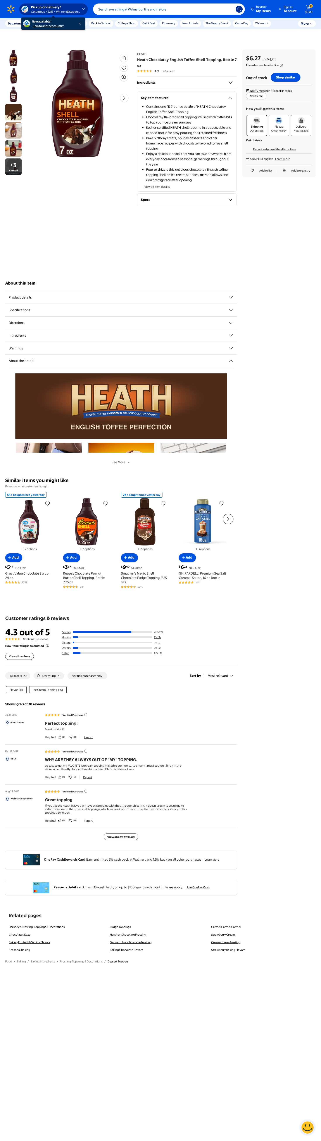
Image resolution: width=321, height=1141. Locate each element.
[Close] (80, 23)
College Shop (126, 23)
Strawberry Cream (223, 934)
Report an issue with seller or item (274, 149)
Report (88, 737)
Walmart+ (261, 23)
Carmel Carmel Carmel (226, 927)
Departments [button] (17, 23)
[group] (155, 71)
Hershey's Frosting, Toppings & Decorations (37, 927)
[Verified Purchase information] (86, 714)
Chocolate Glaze (19, 934)
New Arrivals (190, 23)
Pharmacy (168, 23)
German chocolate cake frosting (131, 942)
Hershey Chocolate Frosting (128, 934)
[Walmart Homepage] (11, 9)
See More (118, 462)
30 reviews (42, 639)
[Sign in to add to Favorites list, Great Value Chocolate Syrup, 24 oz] (47, 503)
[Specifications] (230, 310)
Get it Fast (148, 23)
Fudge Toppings (120, 927)
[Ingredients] (230, 82)
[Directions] (230, 322)
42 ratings (168, 71)
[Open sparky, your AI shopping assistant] (307, 1127)
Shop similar (285, 77)
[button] (261, 9)
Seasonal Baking (19, 950)
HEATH (141, 54)
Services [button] (44, 23)
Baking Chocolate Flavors (126, 950)
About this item (20, 283)
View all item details (157, 186)
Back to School (101, 23)
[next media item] (124, 98)
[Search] (239, 9)
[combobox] (169, 9)
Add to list (265, 170)
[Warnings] (230, 348)
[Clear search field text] (229, 9)
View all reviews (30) (121, 837)
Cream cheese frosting (225, 942)
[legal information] (281, 65)
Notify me (256, 96)
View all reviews (19, 656)
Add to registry (300, 170)
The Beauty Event (216, 23)
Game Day (241, 23)
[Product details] (230, 297)
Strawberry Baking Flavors (228, 950)
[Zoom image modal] (124, 77)
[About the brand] (230, 360)
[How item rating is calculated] (47, 646)
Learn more (282, 158)
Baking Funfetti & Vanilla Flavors (29, 942)
